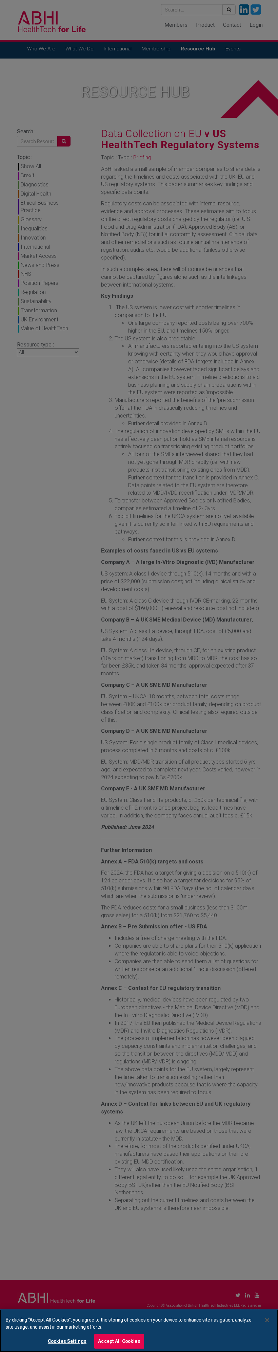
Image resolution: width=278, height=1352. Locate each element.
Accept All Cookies (119, 1341)
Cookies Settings (67, 1341)
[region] (139, 1330)
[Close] (267, 1320)
